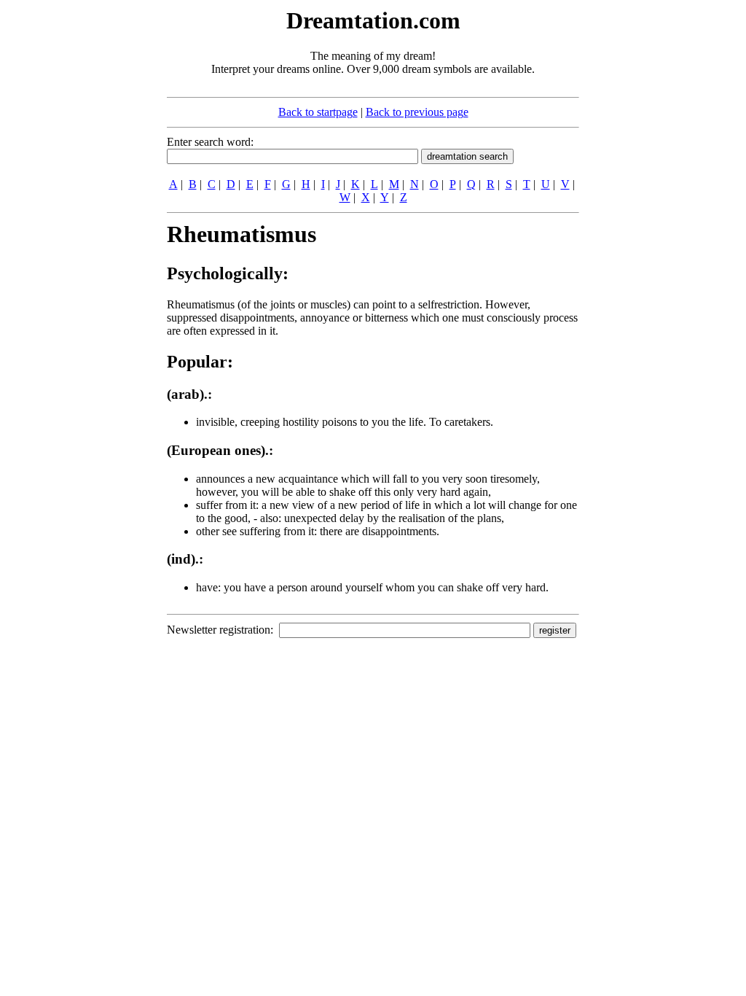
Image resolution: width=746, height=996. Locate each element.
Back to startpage (318, 112)
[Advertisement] (78, 224)
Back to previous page (417, 112)
